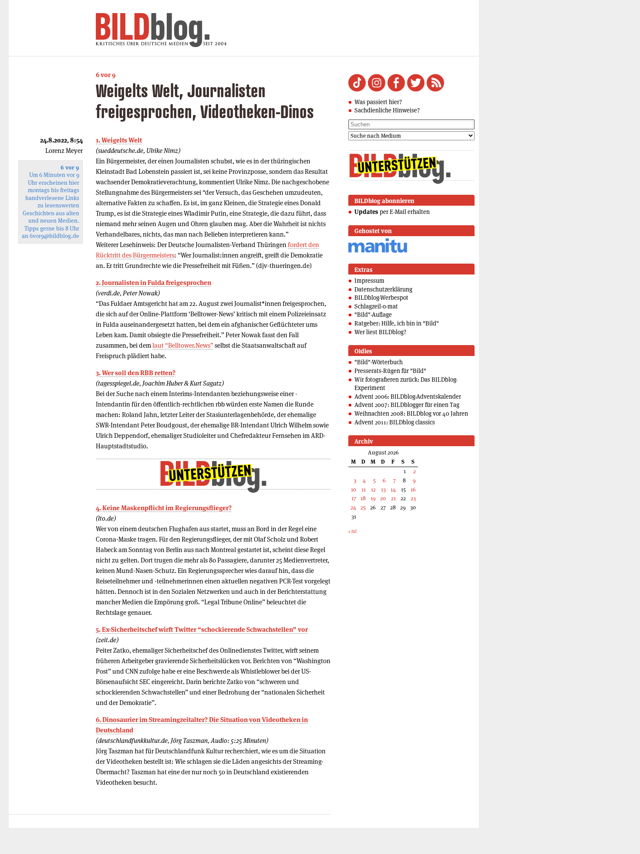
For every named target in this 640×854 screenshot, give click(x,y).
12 (373, 489)
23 (413, 498)
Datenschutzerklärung (383, 289)
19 (373, 498)
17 (353, 498)
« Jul (352, 531)
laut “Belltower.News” (182, 345)
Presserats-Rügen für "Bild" (390, 371)
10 (353, 489)
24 (353, 507)
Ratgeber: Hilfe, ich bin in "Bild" (396, 323)
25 (363, 507)
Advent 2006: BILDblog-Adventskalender (407, 396)
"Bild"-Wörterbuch (378, 362)
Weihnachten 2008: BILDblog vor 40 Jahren (411, 413)
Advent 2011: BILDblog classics (394, 422)
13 (383, 489)
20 (383, 498)
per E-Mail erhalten (392, 212)
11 (363, 489)
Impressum (369, 281)
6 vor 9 (105, 75)
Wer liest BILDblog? (380, 332)
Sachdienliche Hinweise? (387, 110)
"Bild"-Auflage (373, 315)
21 (393, 498)
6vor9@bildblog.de (54, 236)
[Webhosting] (377, 251)
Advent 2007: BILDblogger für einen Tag (406, 405)
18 (363, 498)
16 (413, 489)
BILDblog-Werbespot (381, 298)
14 (393, 489)
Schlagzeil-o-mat (376, 306)
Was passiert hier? (378, 102)
